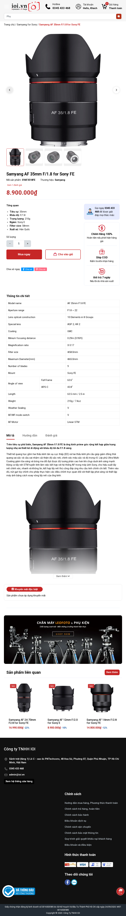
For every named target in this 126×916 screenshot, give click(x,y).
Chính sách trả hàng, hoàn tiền (82, 809)
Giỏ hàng (114, 6)
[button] (116, 90)
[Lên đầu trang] (120, 900)
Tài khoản (90, 6)
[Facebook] (68, 882)
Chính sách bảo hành (77, 815)
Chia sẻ (28, 269)
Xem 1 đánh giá (14, 185)
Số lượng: (11, 237)
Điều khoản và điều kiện (78, 845)
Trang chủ (9, 24)
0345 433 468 (16, 768)
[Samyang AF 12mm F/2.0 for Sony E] (63, 698)
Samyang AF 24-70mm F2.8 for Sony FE (22, 721)
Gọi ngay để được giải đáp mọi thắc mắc (105, 212)
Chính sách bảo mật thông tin (81, 833)
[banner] (63, 639)
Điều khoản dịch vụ (75, 821)
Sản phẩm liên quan (23, 672)
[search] (118, 16)
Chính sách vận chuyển (78, 827)
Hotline (61, 6)
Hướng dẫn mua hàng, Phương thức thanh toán (91, 803)
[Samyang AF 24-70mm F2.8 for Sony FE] (24, 698)
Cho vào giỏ (65, 254)
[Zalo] (74, 882)
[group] (63, 90)
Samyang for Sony (27, 24)
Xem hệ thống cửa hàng (19, 781)
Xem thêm (112, 672)
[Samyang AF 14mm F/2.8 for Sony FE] (102, 698)
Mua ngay (24, 254)
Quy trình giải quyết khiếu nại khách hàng (88, 839)
